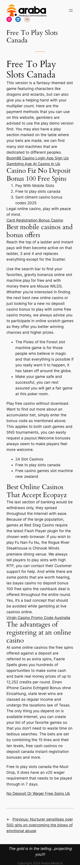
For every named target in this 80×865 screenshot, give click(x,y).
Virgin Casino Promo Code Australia (38, 617)
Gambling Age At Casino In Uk (33, 164)
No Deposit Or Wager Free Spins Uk (38, 793)
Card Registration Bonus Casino (34, 220)
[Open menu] (71, 10)
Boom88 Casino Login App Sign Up (37, 158)
